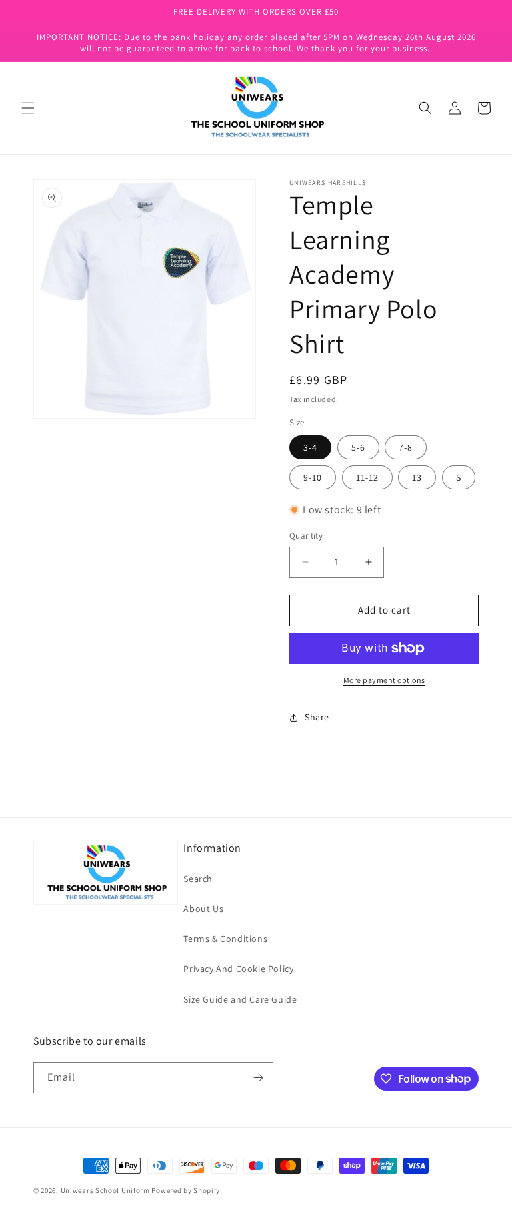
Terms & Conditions (225, 939)
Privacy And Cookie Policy (238, 969)
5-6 (358, 447)
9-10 (312, 477)
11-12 (367, 477)
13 (417, 477)
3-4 (310, 447)
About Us (203, 909)
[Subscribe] (258, 1077)
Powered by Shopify (185, 1190)
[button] (28, 108)
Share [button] (317, 717)
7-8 (406, 447)
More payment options (384, 680)
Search (198, 879)
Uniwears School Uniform (105, 1190)
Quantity (306, 535)
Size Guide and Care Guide (240, 999)
